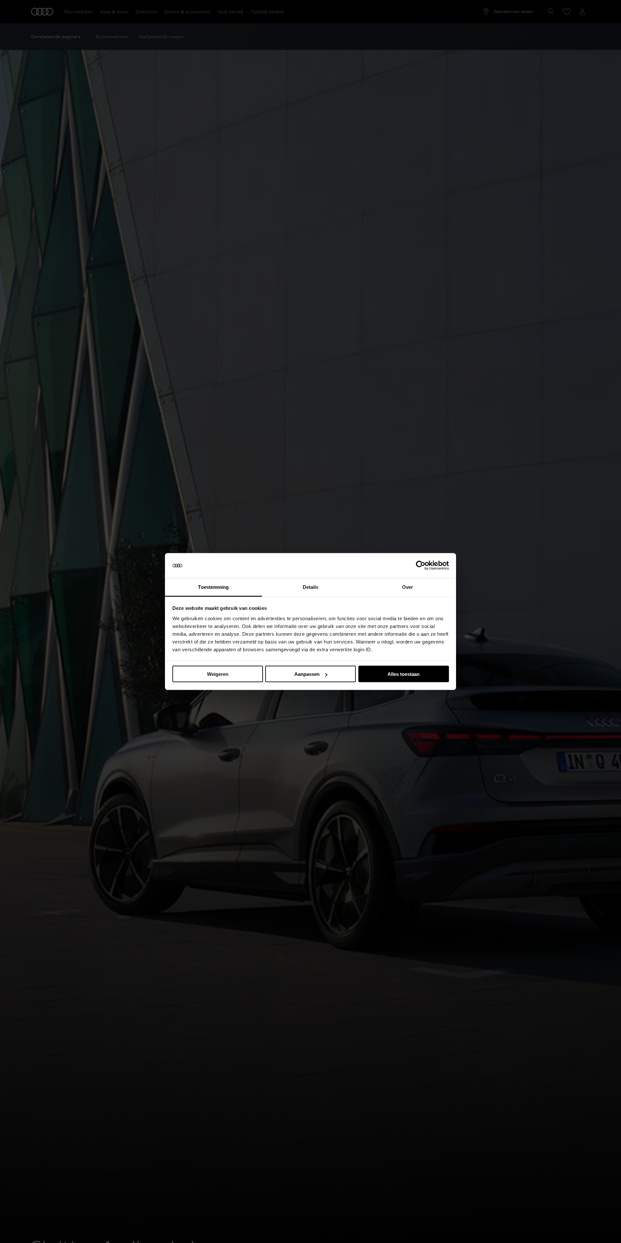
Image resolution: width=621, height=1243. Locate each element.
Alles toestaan (403, 674)
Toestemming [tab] (213, 586)
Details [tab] (311, 586)
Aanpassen (307, 674)
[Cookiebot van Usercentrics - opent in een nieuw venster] (420, 565)
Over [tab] (407, 586)
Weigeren (217, 674)
